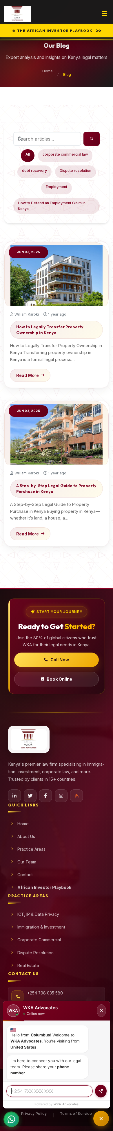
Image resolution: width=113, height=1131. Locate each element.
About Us (26, 836)
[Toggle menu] (104, 13)
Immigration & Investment (41, 926)
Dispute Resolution (35, 952)
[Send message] (101, 1091)
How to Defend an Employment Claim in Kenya (51, 206)
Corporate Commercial (39, 939)
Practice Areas (31, 849)
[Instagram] (61, 795)
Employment (56, 187)
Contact (25, 874)
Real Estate (28, 965)
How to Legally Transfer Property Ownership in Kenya (49, 329)
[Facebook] (45, 795)
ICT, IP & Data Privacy (38, 914)
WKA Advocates (66, 1104)
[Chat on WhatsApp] (11, 1116)
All (27, 154)
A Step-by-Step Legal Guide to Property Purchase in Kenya (56, 488)
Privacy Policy (34, 1113)
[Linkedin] (14, 795)
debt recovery (34, 170)
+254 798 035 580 (45, 993)
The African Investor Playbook (59, 30)
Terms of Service (76, 1113)
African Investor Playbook (44, 887)
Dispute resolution (75, 170)
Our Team (26, 861)
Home (47, 71)
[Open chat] (101, 1118)
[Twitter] (30, 795)
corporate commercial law (65, 154)
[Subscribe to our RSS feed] (76, 795)
